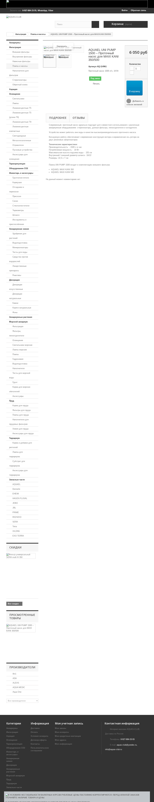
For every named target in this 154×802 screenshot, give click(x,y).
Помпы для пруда (20, 415)
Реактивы (16, 275)
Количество (135, 64)
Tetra (14, 526)
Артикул (92, 66)
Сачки (15, 201)
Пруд (11, 401)
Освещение (14, 94)
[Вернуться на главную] (9, 34)
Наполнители (18, 368)
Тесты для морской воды (19, 375)
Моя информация (63, 744)
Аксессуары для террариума (18, 472)
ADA (14, 678)
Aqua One (16, 692)
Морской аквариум (18, 322)
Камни (15, 303)
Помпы (15, 354)
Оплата (34, 732)
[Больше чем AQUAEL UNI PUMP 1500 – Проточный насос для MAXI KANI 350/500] (20, 628)
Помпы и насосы (38, 34)
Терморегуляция (17, 164)
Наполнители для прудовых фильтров (19, 421)
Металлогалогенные (21, 140)
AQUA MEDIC (18, 687)
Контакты (35, 744)
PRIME (15, 512)
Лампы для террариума (16, 454)
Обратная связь (138, 10)
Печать (96, 84)
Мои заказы (60, 728)
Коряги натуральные (21, 308)
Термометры (18, 210)
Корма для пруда (20, 405)
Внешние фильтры (20, 52)
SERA (15, 522)
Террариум (14, 438)
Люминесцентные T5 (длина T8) (20, 115)
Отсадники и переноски (16, 189)
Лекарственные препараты (17, 268)
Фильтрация (20, 34)
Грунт (14, 382)
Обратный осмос (20, 84)
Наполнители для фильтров (19, 73)
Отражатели (18, 145)
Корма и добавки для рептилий (20, 445)
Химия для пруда (20, 429)
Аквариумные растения (20, 317)
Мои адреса (60, 740)
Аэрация (13, 89)
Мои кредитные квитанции (68, 736)
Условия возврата (39, 736)
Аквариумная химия (19, 229)
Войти (125, 10)
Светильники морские (22, 345)
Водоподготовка (19, 243)
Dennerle (16, 489)
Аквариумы (14, 43)
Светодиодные (19, 136)
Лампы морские (19, 350)
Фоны (14, 312)
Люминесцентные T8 (21, 122)
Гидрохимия (17, 359)
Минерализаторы (20, 247)
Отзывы (79, 118)
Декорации (14, 280)
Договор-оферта (38, 740)
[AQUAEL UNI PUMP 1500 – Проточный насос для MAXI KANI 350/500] (49, 61)
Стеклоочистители (20, 206)
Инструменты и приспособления (17, 222)
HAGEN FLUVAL (19, 498)
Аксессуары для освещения (18, 156)
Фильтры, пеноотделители (16, 333)
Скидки (15, 547)
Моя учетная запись (69, 723)
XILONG (16, 531)
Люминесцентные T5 (21, 108)
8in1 (14, 674)
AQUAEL (16, 484)
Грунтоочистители (20, 178)
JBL (14, 508)
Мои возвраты (62, 732)
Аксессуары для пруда (23, 433)
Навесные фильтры (21, 61)
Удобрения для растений (17, 235)
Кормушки (17, 182)
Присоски (16, 196)
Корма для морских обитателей (19, 389)
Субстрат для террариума (17, 463)
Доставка (35, 728)
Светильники (18, 99)
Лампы (15, 103)
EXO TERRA (18, 536)
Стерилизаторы (19, 80)
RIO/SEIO (16, 517)
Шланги (15, 215)
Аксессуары (17, 396)
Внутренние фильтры (22, 57)
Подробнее (57, 118)
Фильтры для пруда (21, 410)
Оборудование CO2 (18, 168)
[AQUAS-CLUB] (28, 21)
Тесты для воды (19, 252)
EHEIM (15, 494)
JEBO (15, 503)
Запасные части (17, 480)
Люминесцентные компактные (18, 128)
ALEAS (15, 683)
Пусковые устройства (22, 150)
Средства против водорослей (18, 259)
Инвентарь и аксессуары (21, 173)
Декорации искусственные (16, 286)
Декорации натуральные (15, 296)
